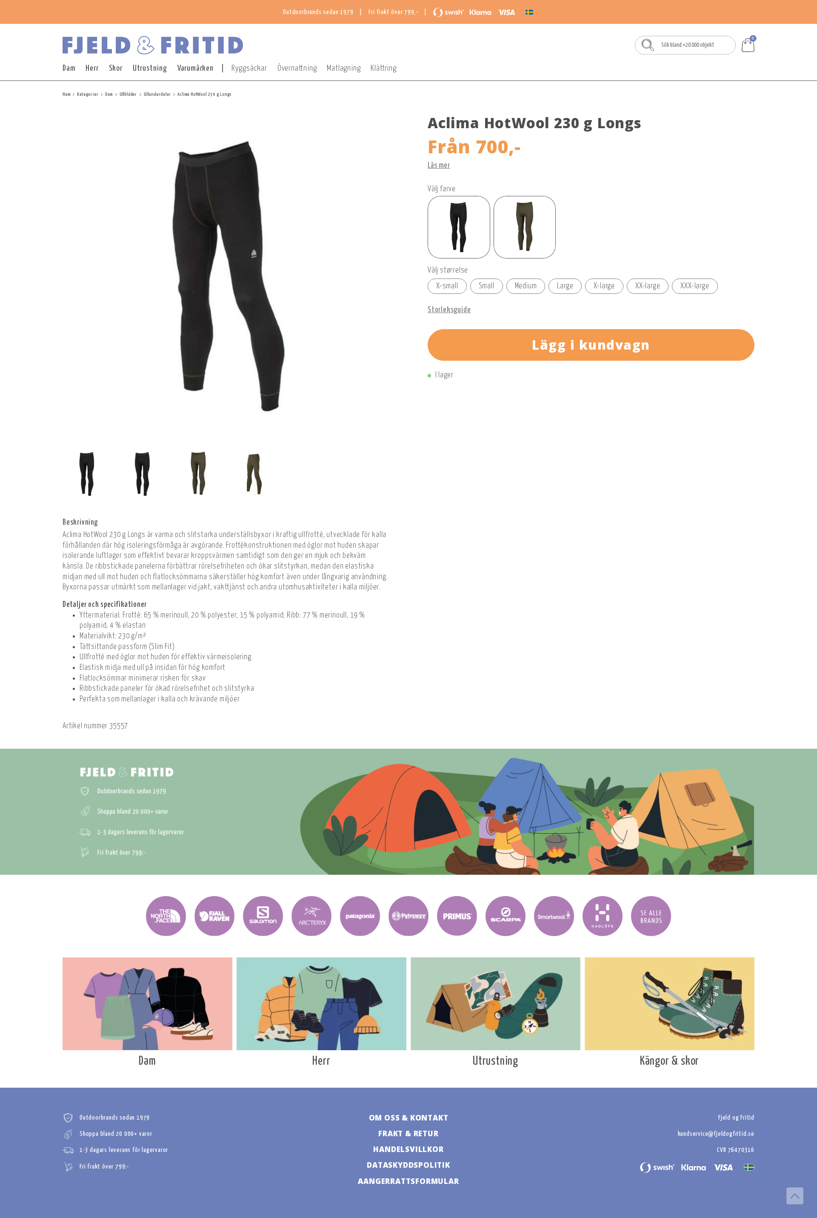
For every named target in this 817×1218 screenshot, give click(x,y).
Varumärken (195, 68)
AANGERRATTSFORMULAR (408, 1181)
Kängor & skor (669, 1061)
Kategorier (87, 94)
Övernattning (297, 68)
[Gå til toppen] (794, 1195)
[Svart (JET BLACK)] (459, 227)
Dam (69, 68)
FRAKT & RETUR (408, 1133)
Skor (116, 68)
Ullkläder (128, 94)
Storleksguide (449, 310)
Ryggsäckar (249, 68)
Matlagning (343, 68)
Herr (92, 68)
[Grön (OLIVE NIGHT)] (525, 227)
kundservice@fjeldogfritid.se (716, 1134)
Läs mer (439, 165)
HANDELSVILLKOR (408, 1149)
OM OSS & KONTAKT (408, 1118)
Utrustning (150, 68)
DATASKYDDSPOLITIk (408, 1165)
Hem (66, 94)
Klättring (383, 68)
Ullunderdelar (157, 94)
